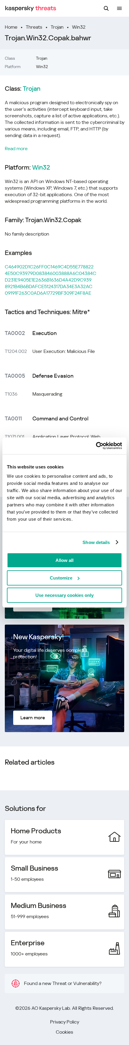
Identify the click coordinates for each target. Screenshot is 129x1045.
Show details (96, 542)
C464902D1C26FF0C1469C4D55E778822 (49, 267)
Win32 (79, 27)
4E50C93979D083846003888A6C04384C (50, 273)
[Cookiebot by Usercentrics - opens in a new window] (96, 446)
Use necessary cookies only (64, 595)
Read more (16, 148)
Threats (34, 27)
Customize (61, 577)
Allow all (65, 560)
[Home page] (30, 8)
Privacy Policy (64, 1022)
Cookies (64, 1032)
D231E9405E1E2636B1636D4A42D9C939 (48, 280)
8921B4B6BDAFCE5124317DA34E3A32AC (48, 286)
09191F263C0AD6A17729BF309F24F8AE (48, 293)
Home (11, 27)
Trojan (57, 27)
